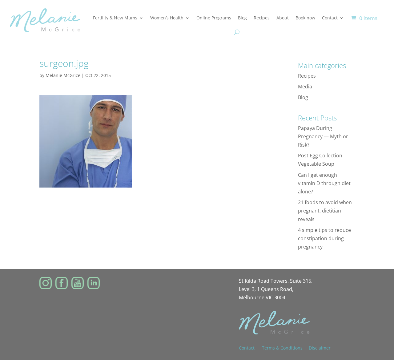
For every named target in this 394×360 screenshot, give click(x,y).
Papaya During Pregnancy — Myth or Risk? (323, 136)
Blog (242, 18)
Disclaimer (320, 348)
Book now (305, 18)
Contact (330, 18)
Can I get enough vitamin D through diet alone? (324, 183)
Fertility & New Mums (115, 18)
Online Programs (213, 18)
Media (305, 86)
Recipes (262, 18)
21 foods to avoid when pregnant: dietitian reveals (325, 210)
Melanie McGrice (63, 75)
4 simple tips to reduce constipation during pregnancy (324, 238)
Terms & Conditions (282, 348)
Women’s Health (166, 18)
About (282, 18)
